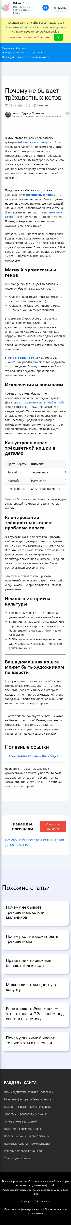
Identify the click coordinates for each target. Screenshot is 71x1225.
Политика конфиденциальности (23, 1209)
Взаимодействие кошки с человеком (28, 1092)
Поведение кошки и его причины (27, 1136)
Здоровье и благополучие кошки (26, 1114)
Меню (62, 7)
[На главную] (5, 7)
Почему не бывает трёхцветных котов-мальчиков (25, 912)
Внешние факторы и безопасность (27, 1099)
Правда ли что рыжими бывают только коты (28, 963)
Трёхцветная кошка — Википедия (33, 756)
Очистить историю (53, 826)
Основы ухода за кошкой (20, 1121)
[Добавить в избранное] (67, 115)
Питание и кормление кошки (23, 1129)
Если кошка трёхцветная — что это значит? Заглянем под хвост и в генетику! (35, 1013)
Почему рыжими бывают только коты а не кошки (30, 1040)
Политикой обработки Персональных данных (35, 27)
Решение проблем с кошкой (23, 1151)
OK (59, 37)
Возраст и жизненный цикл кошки (27, 1107)
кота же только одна (22, 358)
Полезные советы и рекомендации (27, 1143)
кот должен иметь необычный (41, 402)
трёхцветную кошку (40, 195)
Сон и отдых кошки (17, 1158)
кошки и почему (35, 142)
